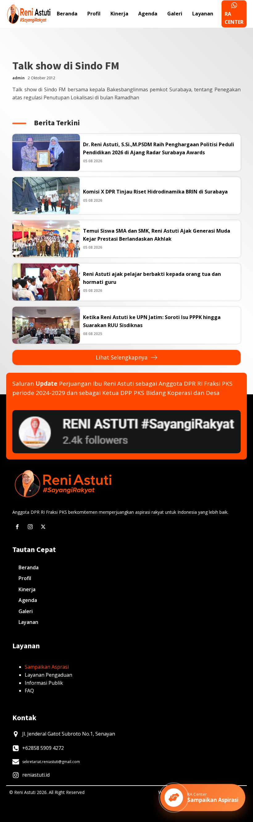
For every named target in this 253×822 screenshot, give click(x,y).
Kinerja (119, 13)
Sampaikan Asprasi (47, 666)
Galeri (174, 13)
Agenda (147, 13)
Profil (94, 13)
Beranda (67, 13)
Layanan (202, 13)
